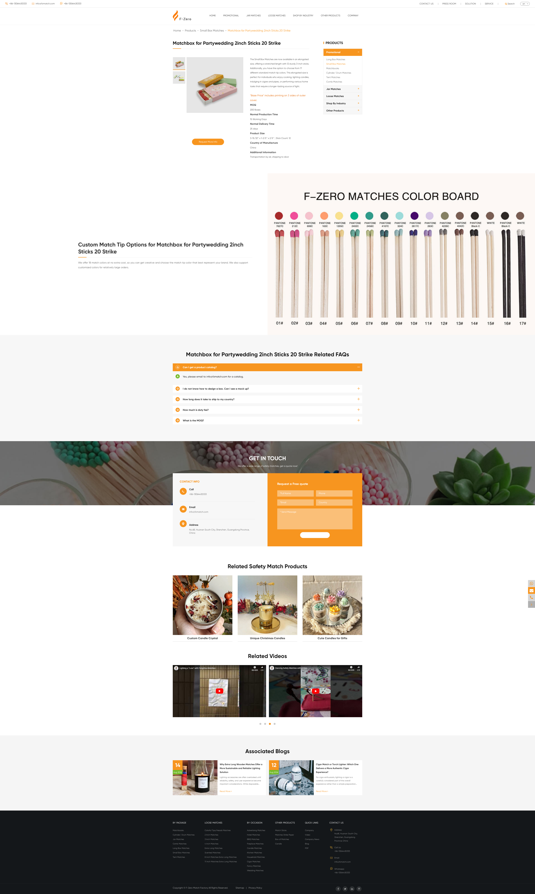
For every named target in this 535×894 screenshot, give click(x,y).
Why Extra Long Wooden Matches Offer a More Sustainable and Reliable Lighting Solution (241, 768)
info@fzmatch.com (45, 3)
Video (307, 835)
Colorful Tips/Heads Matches (218, 830)
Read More (225, 791)
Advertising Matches (256, 830)
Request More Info (208, 141)
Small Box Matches (212, 30)
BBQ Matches (253, 839)
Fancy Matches (254, 866)
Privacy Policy (255, 887)
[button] (260, 724)
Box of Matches (282, 839)
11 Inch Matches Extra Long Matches (221, 861)
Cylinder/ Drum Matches (338, 72)
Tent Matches (333, 77)
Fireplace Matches (255, 844)
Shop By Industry (303, 15)
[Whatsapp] (531, 583)
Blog (307, 844)
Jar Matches (253, 15)
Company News (312, 839)
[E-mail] (531, 590)
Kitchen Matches (254, 853)
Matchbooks (332, 68)
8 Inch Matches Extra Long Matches (221, 857)
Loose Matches (276, 15)
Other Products (330, 15)
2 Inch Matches (211, 835)
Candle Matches (254, 848)
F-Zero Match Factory (197, 887)
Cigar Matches (253, 861)
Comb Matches (334, 81)
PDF (306, 848)
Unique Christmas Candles (267, 638)
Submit (314, 535)
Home (212, 15)
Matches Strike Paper (284, 835)
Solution (470, 3)
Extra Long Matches (213, 848)
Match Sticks (280, 830)
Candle (278, 844)
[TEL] (531, 597)
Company (353, 15)
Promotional (231, 15)
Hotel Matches (253, 835)
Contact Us (426, 3)
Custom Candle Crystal (202, 638)
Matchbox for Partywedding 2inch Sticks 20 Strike (259, 30)
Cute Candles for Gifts (332, 638)
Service (489, 3)
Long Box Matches (335, 59)
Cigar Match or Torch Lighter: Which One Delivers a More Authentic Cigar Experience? (337, 768)
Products (190, 30)
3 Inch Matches (211, 839)
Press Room (449, 3)
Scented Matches (212, 853)
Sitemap (240, 887)
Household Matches (256, 857)
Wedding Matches (255, 870)
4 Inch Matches (211, 844)
